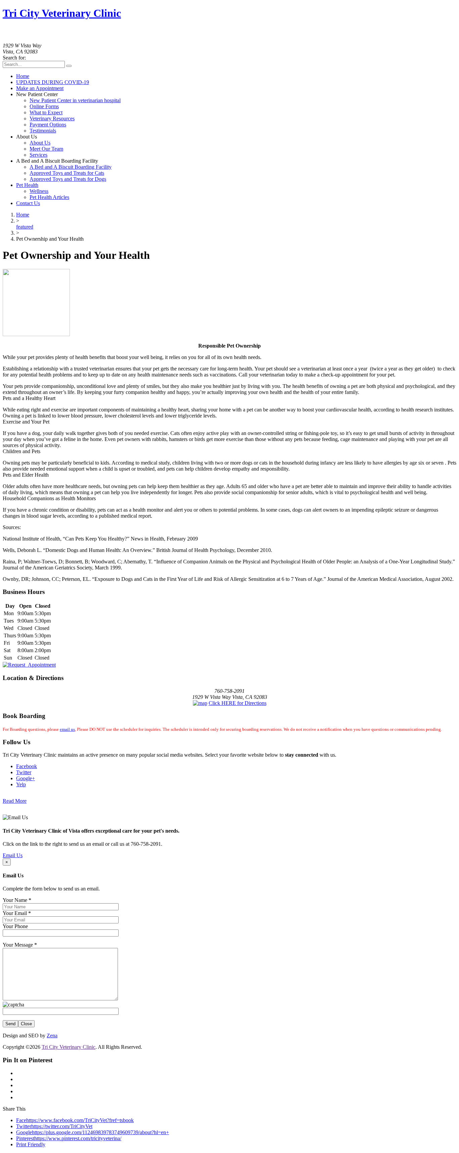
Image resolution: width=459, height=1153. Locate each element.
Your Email (17, 913)
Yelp (21, 784)
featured (24, 227)
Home (22, 214)
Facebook (26, 766)
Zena (52, 1035)
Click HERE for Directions (237, 703)
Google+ (25, 778)
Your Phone (15, 926)
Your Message (20, 945)
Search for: (14, 58)
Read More (15, 801)
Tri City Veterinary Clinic (62, 13)
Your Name (17, 900)
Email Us (13, 855)
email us (67, 729)
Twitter (23, 772)
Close (26, 1023)
